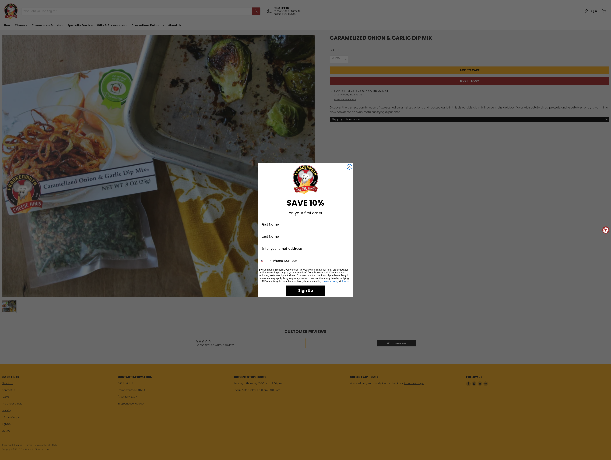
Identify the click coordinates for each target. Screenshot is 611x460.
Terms (345, 281)
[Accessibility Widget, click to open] (605, 230)
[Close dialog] (349, 166)
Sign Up (305, 290)
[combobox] (265, 260)
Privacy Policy (331, 281)
